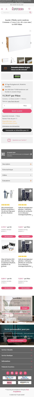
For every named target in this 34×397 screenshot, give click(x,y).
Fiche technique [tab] (7, 170)
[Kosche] (17, 76)
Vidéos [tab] (4, 175)
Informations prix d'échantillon (10, 126)
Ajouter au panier (17, 111)
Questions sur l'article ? (19, 140)
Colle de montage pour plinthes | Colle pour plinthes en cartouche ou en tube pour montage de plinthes (25, 211)
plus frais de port (13, 101)
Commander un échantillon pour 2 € (17, 130)
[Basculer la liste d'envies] (30, 31)
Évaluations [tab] (6, 181)
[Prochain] (31, 42)
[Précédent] (2, 42)
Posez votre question (17, 340)
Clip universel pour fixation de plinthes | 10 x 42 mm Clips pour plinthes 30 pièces (8, 210)
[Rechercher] (30, 12)
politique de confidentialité (9, 320)
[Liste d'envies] (29, 8)
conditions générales (26, 320)
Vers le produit (9, 236)
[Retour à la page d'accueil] (18, 8)
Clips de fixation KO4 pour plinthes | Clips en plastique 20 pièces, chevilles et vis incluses (8, 262)
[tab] (17, 164)
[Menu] (2, 8)
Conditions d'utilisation (21, 313)
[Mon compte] (6, 8)
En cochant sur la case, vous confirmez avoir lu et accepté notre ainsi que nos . (18, 319)
